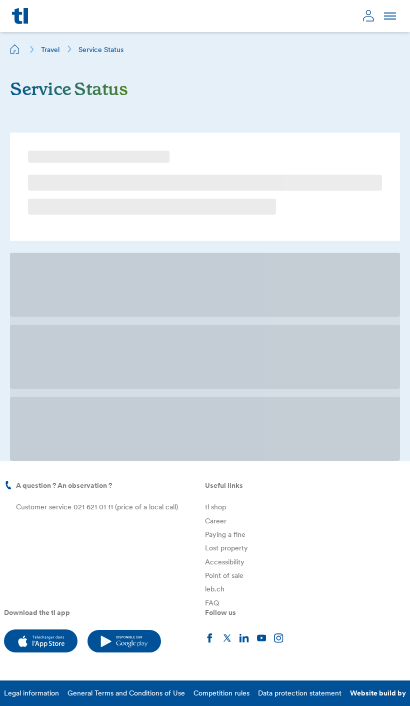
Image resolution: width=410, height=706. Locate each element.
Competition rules (222, 387)
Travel (50, 50)
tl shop (215, 201)
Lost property (226, 242)
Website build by (378, 387)
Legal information (31, 387)
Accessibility (224, 256)
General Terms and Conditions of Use (126, 387)
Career (215, 215)
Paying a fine (225, 228)
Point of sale (224, 269)
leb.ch (214, 283)
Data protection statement (300, 387)
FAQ (212, 297)
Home (15, 49)
